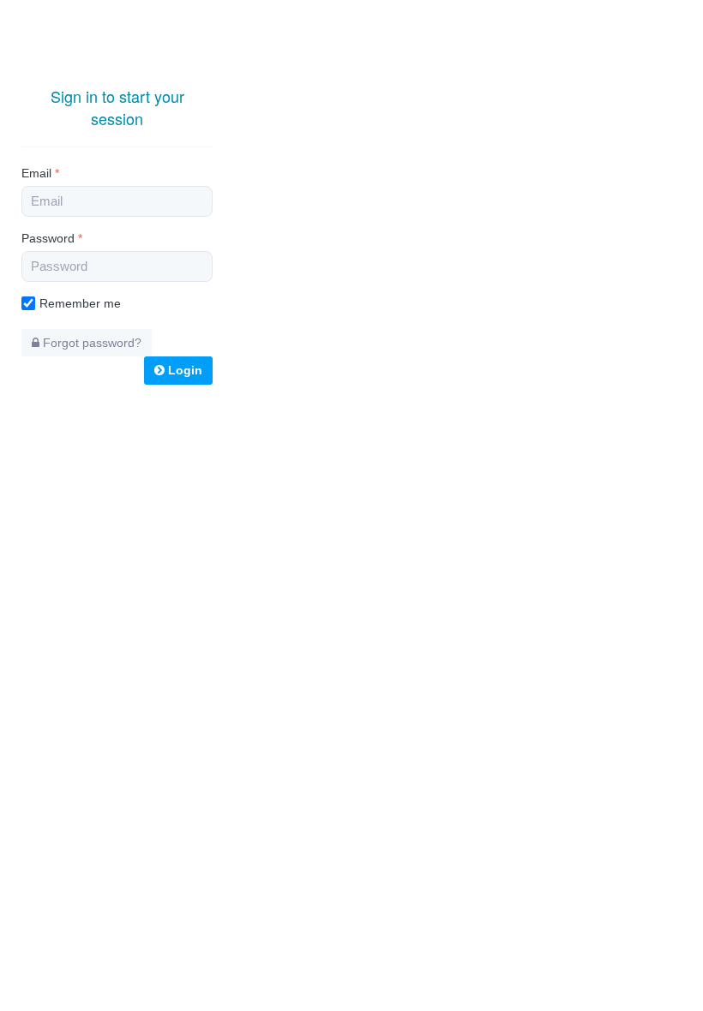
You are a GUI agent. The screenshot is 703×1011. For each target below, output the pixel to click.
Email (40, 173)
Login (183, 370)
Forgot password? (90, 343)
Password (51, 238)
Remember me (80, 303)
